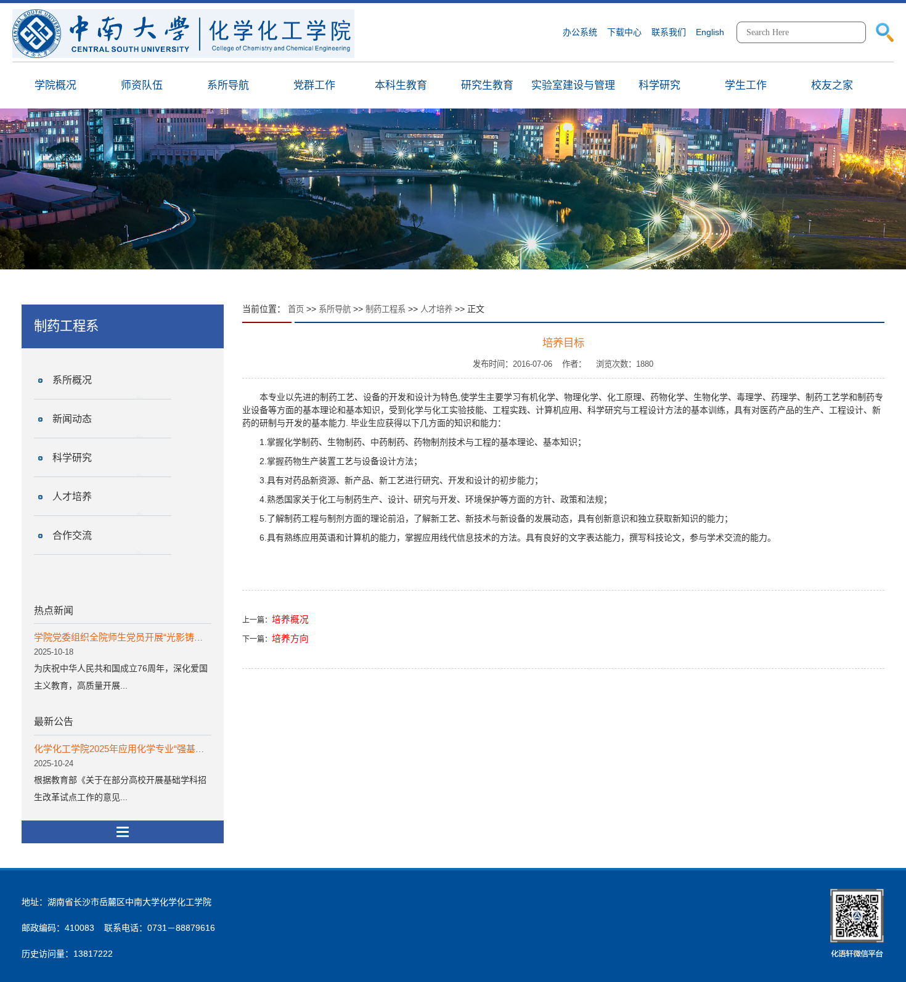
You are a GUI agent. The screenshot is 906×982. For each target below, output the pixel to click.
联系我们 (668, 32)
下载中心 (624, 32)
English (710, 32)
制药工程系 (385, 309)
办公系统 (580, 32)
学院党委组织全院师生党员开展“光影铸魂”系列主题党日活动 (157, 637)
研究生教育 (487, 85)
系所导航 (228, 85)
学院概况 (55, 85)
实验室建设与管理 (573, 85)
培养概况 (290, 619)
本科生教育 (401, 85)
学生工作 (746, 85)
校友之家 (832, 85)
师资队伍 (142, 85)
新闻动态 (72, 419)
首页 (296, 309)
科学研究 (659, 85)
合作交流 (72, 535)
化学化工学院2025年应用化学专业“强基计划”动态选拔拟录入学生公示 (176, 748)
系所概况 (72, 380)
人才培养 (72, 496)
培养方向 (290, 639)
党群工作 (314, 85)
